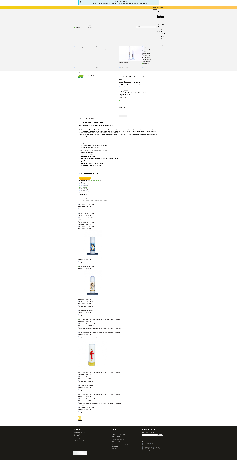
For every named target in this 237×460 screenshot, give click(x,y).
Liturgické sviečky (146, 57)
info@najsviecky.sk (77, 438)
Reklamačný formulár (116, 441)
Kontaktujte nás (115, 446)
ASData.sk (134, 459)
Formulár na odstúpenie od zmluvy (118, 439)
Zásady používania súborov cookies (119, 443)
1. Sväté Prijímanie (123, 62)
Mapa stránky (114, 448)
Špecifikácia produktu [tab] (90, 118)
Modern (98, 70)
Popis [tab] (81, 118)
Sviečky (89, 25)
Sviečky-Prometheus (128, 97)
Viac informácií (122, 107)
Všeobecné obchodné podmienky (118, 434)
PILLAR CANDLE (123, 70)
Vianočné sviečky (146, 61)
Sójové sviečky (145, 65)
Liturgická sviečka (125, 82)
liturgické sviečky (121, 131)
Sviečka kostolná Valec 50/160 (84, 206)
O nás (154, 7)
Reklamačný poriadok (116, 436)
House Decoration (78, 70)
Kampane (90, 27)
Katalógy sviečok (91, 30)
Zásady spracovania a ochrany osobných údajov (121, 444)
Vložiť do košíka (123, 115)
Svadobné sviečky (78, 49)
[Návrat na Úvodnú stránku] (79, 72)
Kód (120, 79)
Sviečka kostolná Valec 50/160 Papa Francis (87, 325)
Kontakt (155, 9)
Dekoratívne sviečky (101, 49)
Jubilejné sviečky (146, 49)
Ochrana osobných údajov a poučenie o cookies (121, 437)
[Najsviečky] (80, 27)
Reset (80, 192)
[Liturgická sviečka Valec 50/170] (87, 75)
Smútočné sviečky (146, 53)
